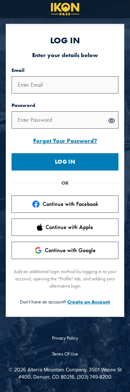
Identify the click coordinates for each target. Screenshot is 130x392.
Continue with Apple (69, 227)
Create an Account (88, 301)
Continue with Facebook (70, 204)
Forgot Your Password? (65, 141)
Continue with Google (70, 250)
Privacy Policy (65, 338)
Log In (65, 161)
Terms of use (65, 353)
